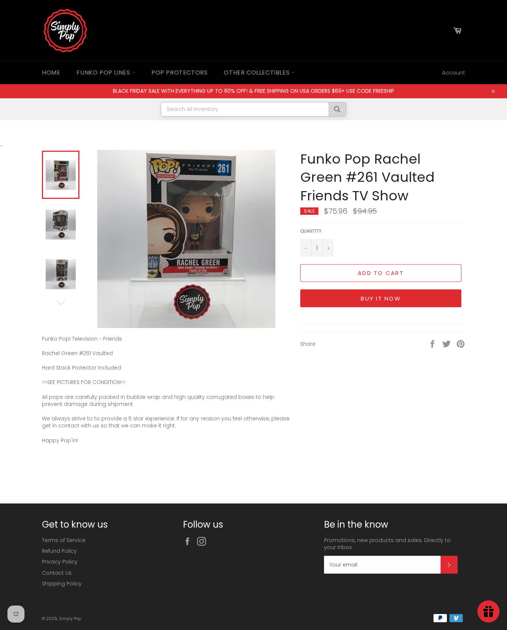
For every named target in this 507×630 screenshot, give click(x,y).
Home (51, 72)
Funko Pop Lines (104, 72)
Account (453, 72)
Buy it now (381, 298)
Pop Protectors (179, 72)
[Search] (337, 109)
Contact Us (57, 573)
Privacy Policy (60, 561)
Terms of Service (63, 540)
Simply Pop (70, 618)
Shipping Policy (62, 583)
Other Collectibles (257, 72)
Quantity (310, 231)
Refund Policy (59, 551)
